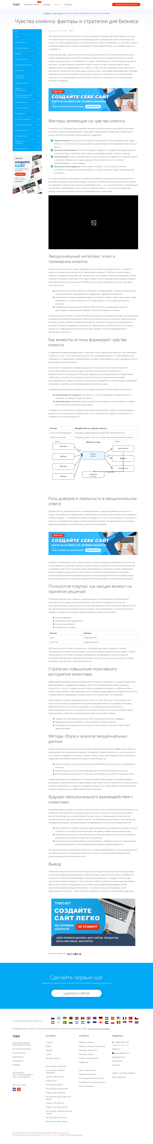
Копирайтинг (20, 113)
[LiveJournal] (78, 953)
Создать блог (51, 1080)
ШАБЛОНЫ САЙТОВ (77, 993)
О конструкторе (19, 1053)
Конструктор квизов (54, 1084)
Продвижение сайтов (23, 65)
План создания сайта (87, 1070)
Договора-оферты (63, 1133)
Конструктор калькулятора (57, 1088)
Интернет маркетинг (23, 119)
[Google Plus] (80, 953)
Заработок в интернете (20, 142)
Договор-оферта (52, 1058)
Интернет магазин (22, 48)
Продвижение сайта (87, 1074)
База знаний (57, 13)
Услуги (57, 4)
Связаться (116, 1049)
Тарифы (46, 4)
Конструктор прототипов (56, 1117)
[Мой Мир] (75, 953)
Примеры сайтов (86, 1054)
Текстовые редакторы (23, 125)
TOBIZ (16, 4)
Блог (16, 37)
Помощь (68, 4)
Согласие (54, 1135)
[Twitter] (71, 953)
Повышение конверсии (20, 77)
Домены (18, 54)
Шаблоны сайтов (31, 4)
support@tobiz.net (121, 1053)
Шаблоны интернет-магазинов (92, 1046)
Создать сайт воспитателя (57, 1107)
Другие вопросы (21, 102)
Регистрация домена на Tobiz (91, 1078)
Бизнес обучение (21, 130)
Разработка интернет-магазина (92, 1082)
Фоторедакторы (21, 136)
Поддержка (83, 1062)
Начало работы (21, 42)
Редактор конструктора (20, 89)
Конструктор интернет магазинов (55, 1071)
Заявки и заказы (21, 59)
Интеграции (19, 70)
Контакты (116, 1065)
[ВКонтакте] (68, 953)
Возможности (18, 1057)
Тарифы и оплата (21, 83)
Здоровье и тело (21, 148)
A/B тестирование (86, 1086)
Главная (47, 13)
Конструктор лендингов (56, 1066)
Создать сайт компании (55, 1092)
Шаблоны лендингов (88, 1050)
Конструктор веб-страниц (56, 1121)
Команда (16, 1065)
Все (16, 32)
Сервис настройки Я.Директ (123, 1073)
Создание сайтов (21, 108)
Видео (48, 1046)
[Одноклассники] (73, 953)
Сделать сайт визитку (55, 1076)
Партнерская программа (99, 1028)
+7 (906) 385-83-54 (121, 1042)
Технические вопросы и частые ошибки (23, 96)
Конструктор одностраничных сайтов (58, 1097)
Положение (46, 1135)
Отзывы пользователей (89, 1058)
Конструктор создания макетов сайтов (59, 1112)
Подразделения (118, 1057)
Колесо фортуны (119, 1077)
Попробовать (126, 4)
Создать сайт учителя (55, 1103)
